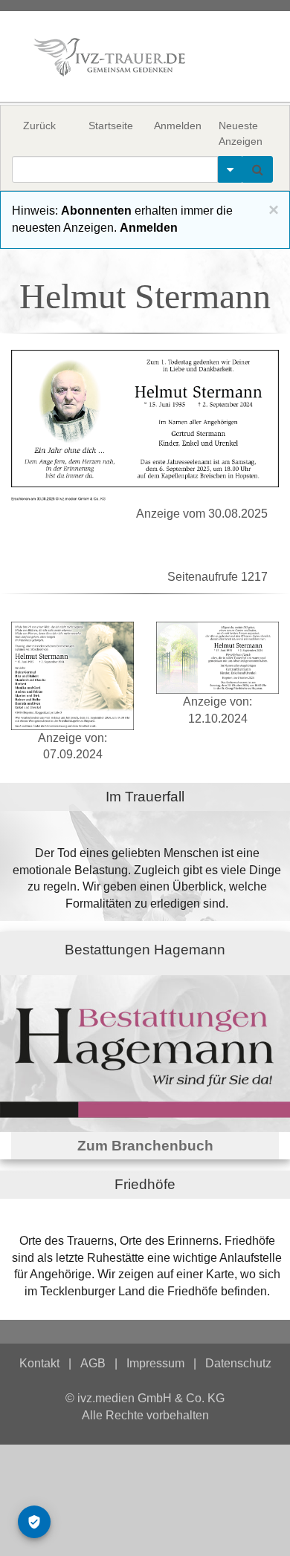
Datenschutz (238, 1363)
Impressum (155, 1363)
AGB (93, 1363)
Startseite (110, 125)
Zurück (39, 125)
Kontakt (39, 1363)
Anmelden (178, 125)
